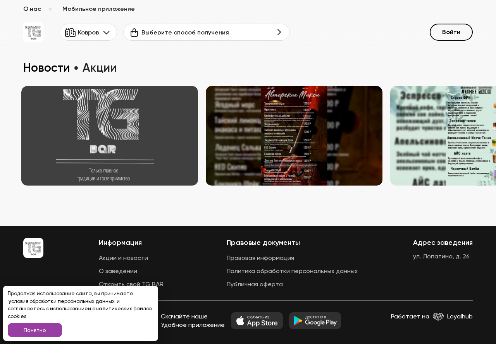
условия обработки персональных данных (62, 301)
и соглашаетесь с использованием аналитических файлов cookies (80, 308)
